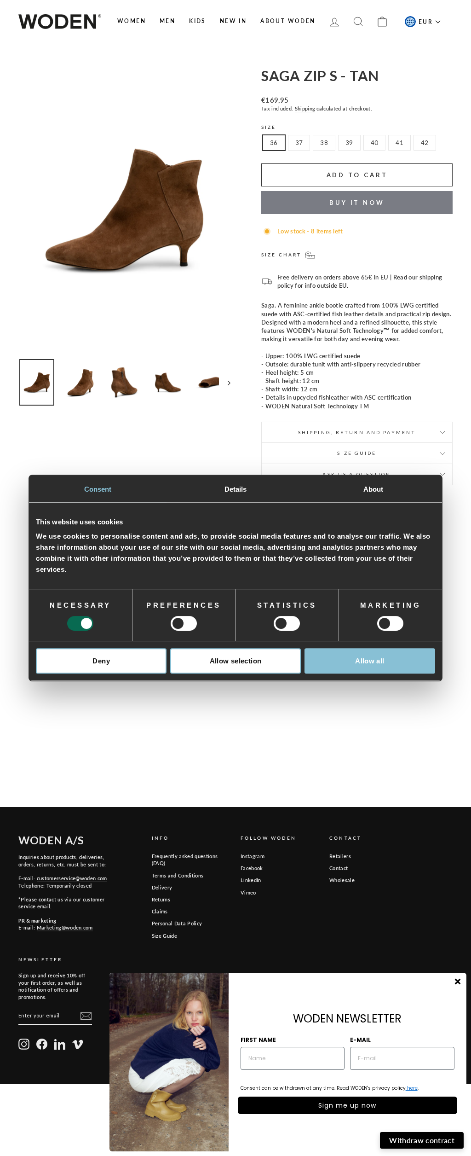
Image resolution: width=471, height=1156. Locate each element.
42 (425, 142)
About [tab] (373, 489)
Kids (197, 20)
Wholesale (342, 880)
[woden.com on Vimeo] (77, 1044)
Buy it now (357, 202)
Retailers (340, 856)
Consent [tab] (98, 489)
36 (274, 142)
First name (258, 1040)
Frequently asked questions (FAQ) (185, 859)
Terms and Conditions (178, 875)
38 (324, 142)
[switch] (184, 623)
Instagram (252, 856)
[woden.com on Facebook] (41, 1044)
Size (268, 127)
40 (375, 142)
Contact (338, 868)
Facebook (252, 868)
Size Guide (164, 936)
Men (167, 20)
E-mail (360, 1040)
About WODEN (287, 20)
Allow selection (236, 661)
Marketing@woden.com (65, 927)
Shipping (305, 108)
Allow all (369, 661)
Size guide (356, 453)
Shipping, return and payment (357, 432)
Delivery (162, 887)
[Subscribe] (86, 1016)
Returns (161, 899)
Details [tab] (235, 489)
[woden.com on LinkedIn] (59, 1044)
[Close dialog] (458, 981)
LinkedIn (251, 880)
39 (349, 142)
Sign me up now (347, 1105)
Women (131, 20)
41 (399, 142)
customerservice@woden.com (72, 878)
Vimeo (248, 892)
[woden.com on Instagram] (23, 1044)
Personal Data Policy (177, 923)
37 (299, 142)
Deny (101, 661)
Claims (160, 911)
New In (233, 20)
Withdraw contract (421, 1140)
